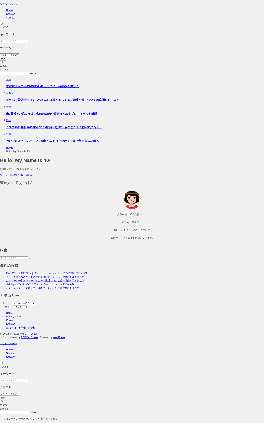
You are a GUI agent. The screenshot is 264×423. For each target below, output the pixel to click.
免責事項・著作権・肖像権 (20, 327)
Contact (10, 17)
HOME (9, 147)
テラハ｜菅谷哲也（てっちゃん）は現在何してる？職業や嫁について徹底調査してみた (63, 99)
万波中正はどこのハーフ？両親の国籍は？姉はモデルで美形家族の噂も (52, 141)
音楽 (8, 106)
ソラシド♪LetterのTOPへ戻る (16, 175)
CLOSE (4, 27)
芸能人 (9, 93)
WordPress (59, 337)
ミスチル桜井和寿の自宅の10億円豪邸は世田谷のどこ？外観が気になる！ (54, 127)
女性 (8, 79)
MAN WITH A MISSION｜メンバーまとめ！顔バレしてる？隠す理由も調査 (47, 273)
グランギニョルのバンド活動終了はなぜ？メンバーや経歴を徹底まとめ (45, 277)
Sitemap (10, 14)
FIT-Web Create (29, 337)
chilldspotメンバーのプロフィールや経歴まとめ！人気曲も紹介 (40, 284)
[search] (30, 258)
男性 (8, 120)
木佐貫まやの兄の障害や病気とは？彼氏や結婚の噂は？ (42, 86)
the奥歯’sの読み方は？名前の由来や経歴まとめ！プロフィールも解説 (51, 113)
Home (9, 10)
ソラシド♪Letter (8, 4)
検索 (3, 58)
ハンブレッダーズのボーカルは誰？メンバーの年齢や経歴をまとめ (42, 288)
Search (4, 69)
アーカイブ (6, 307)
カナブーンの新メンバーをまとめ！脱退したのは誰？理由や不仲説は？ (45, 280)
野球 (8, 134)
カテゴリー (6, 303)
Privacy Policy (14, 316)
